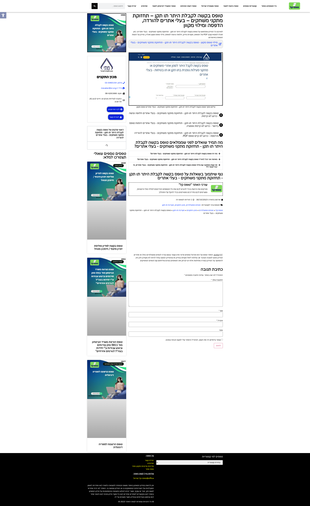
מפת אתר (150, 469)
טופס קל (219, 210)
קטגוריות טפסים (250, 6)
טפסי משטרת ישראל (210, 6)
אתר (221, 330)
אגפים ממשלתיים (193, 205)
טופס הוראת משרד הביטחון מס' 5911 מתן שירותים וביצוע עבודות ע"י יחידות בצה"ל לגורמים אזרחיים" (107, 347)
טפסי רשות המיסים (188, 6)
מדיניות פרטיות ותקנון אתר (143, 466)
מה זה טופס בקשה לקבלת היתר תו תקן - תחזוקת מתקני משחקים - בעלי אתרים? (183, 153)
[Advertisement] (176, 233)
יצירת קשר (131, 6)
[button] (176, 153)
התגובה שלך (217, 280)
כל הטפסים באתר (269, 6)
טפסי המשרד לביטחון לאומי (164, 6)
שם (221, 311)
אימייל (219, 321)
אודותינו (144, 6)
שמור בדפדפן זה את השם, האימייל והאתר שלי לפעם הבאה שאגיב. (193, 340)
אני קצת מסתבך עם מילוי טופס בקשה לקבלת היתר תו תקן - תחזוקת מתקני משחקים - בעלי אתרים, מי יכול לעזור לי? (175, 166)
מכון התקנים (180, 205)
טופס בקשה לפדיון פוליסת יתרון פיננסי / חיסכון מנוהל (108, 247)
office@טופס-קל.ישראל (143, 478)
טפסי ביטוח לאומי (230, 6)
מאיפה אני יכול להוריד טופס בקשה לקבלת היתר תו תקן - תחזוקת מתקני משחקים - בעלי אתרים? (177, 159)
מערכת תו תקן (168, 205)
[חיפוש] (95, 6)
